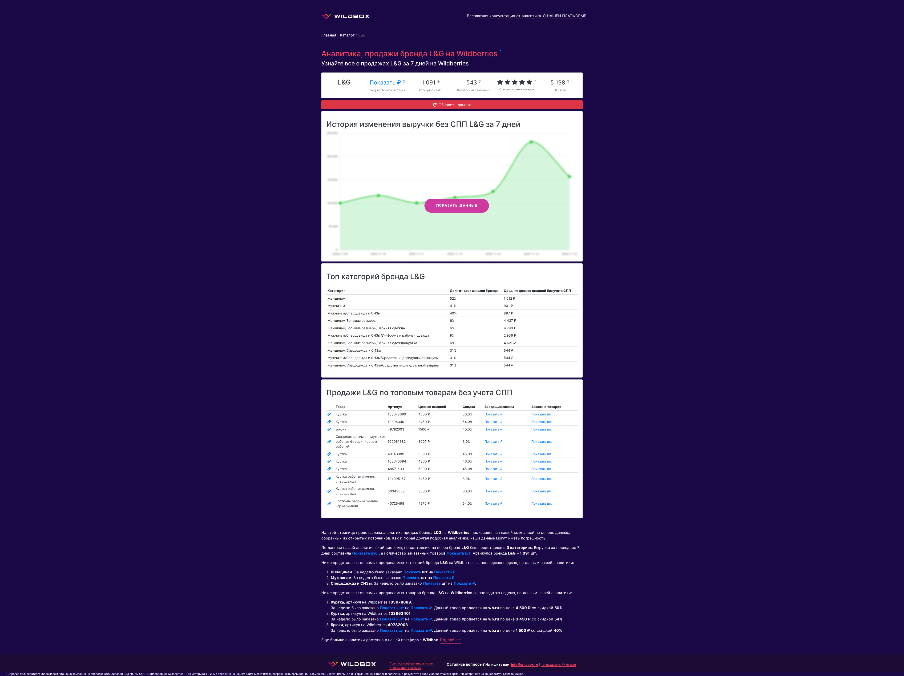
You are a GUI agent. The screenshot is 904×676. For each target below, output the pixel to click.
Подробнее (450, 639)
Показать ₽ (386, 82)
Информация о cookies (405, 667)
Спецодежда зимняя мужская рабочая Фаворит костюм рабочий (360, 441)
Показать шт (392, 607)
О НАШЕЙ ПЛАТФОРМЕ (564, 15)
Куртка (341, 414)
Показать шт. (541, 414)
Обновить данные (455, 104)
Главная (328, 35)
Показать (412, 572)
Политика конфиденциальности (411, 663)
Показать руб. (365, 553)
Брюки (341, 429)
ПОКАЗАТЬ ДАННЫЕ (456, 205)
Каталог (347, 35)
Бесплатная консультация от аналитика (504, 15)
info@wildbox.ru (524, 664)
